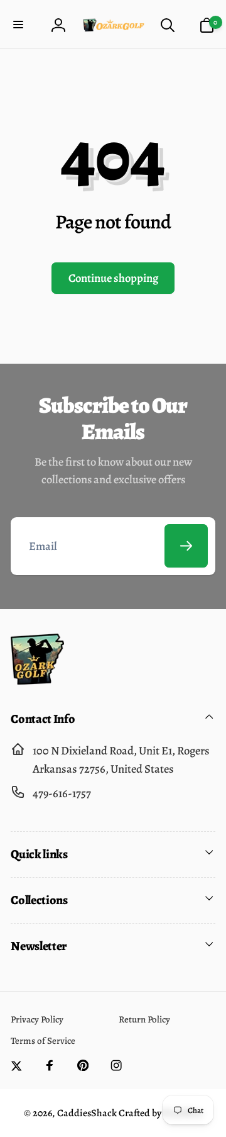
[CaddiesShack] (37, 680)
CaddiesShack (87, 1113)
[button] (20, 25)
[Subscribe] (186, 546)
